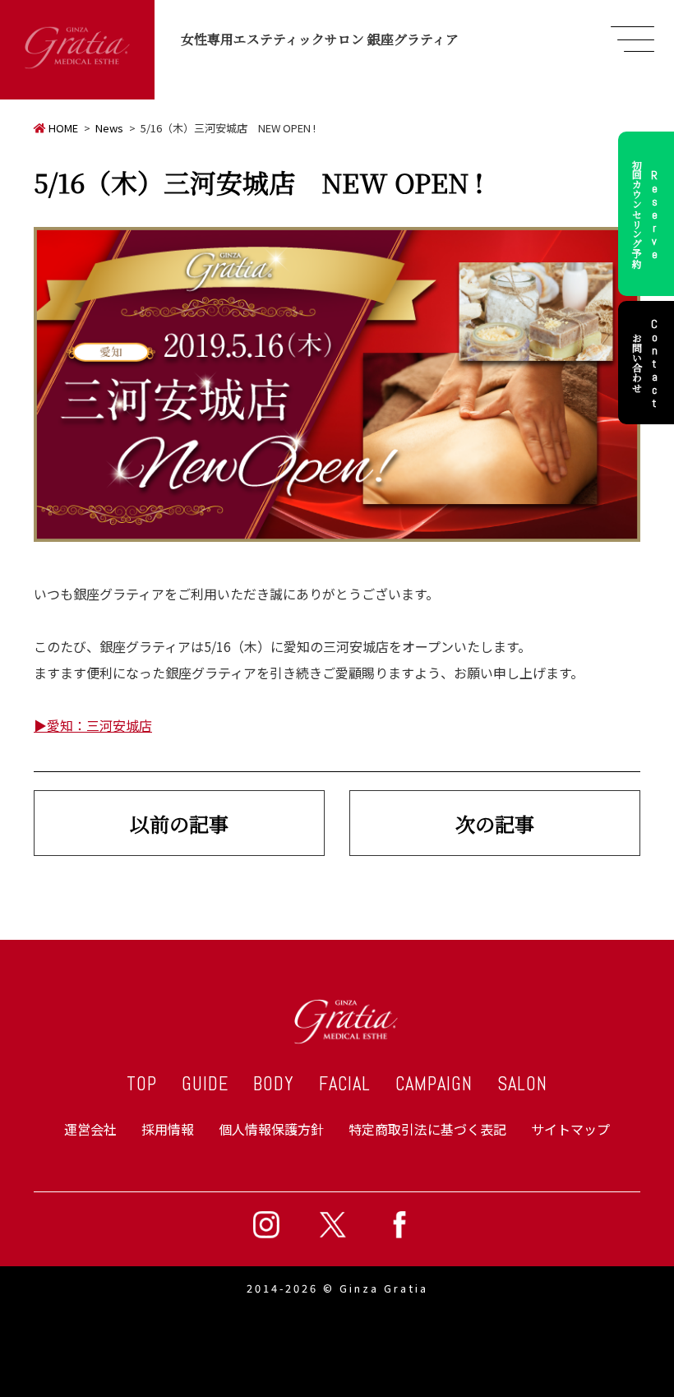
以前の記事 (179, 823)
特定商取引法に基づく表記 (427, 1129)
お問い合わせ (646, 363)
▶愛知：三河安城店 (93, 725)
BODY (273, 1084)
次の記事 (494, 823)
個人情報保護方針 (271, 1129)
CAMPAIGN (434, 1084)
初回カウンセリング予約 (646, 214)
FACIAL (345, 1084)
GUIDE (205, 1084)
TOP (142, 1084)
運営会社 (90, 1129)
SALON (522, 1084)
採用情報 (167, 1129)
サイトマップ (570, 1129)
